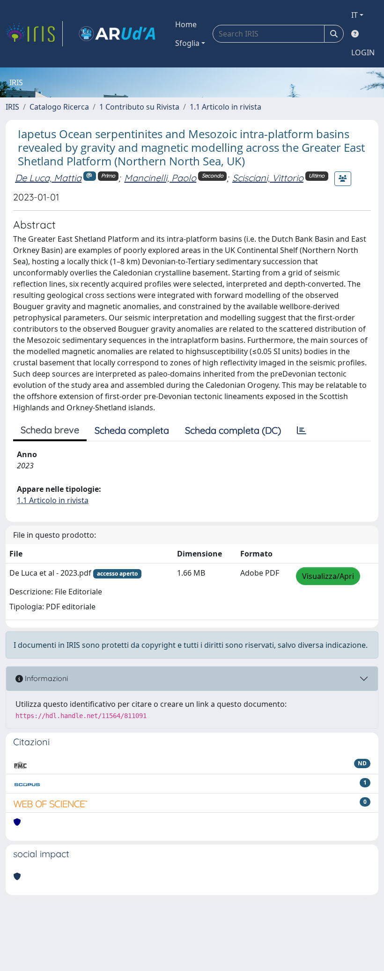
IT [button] (354, 15)
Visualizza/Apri (328, 576)
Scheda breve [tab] (50, 430)
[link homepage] (34, 33)
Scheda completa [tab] (132, 430)
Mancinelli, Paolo (160, 178)
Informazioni (45, 678)
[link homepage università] (117, 33)
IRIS (12, 107)
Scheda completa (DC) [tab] (233, 430)
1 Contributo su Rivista (139, 107)
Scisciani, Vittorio (267, 178)
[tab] (301, 430)
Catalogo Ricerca (59, 107)
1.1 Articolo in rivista (225, 107)
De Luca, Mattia (48, 178)
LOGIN (363, 52)
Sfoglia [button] (187, 43)
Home (186, 24)
